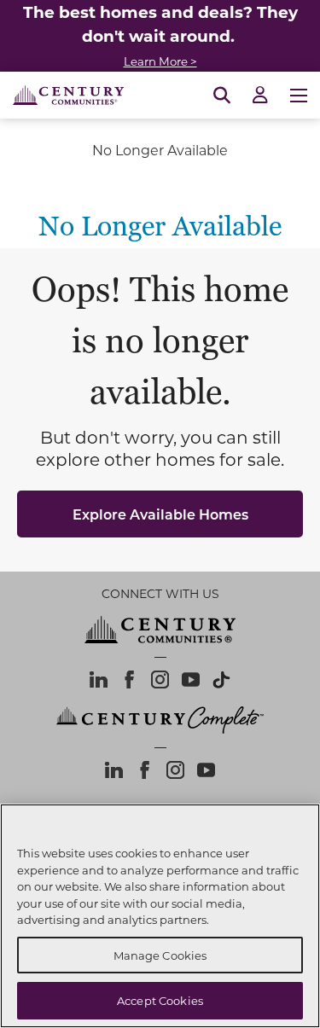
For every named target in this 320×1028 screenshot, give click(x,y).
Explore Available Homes (160, 514)
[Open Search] (221, 95)
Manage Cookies (160, 955)
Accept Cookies (160, 1000)
